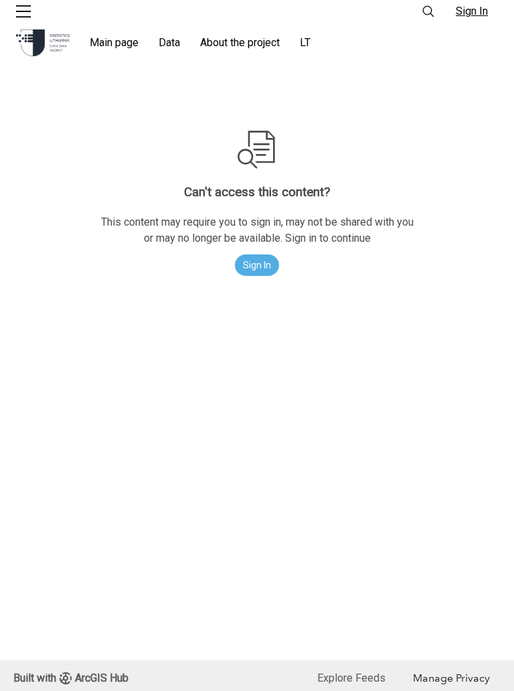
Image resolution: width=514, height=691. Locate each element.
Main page (114, 42)
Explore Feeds (351, 678)
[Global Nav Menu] (23, 11)
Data (169, 42)
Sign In (472, 11)
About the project (240, 42)
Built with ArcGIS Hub (70, 678)
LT (305, 42)
